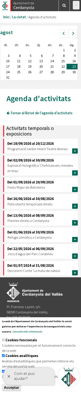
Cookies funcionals (21, 340)
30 (74, 72)
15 (63, 61)
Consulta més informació (27, 331)
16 (74, 61)
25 (19, 72)
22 (63, 66)
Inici (6, 17)
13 (41, 61)
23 (74, 66)
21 (52, 66)
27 (41, 72)
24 (8, 72)
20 (41, 66)
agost (6, 32)
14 (52, 61)
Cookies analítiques (21, 355)
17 (8, 66)
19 (30, 66)
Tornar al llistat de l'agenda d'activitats (41, 113)
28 (52, 72)
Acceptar (11, 388)
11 (19, 61)
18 (19, 66)
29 (63, 72)
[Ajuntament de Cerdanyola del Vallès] (5, 4)
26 (30, 72)
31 (8, 77)
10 (8, 61)
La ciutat (19, 17)
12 (30, 61)
